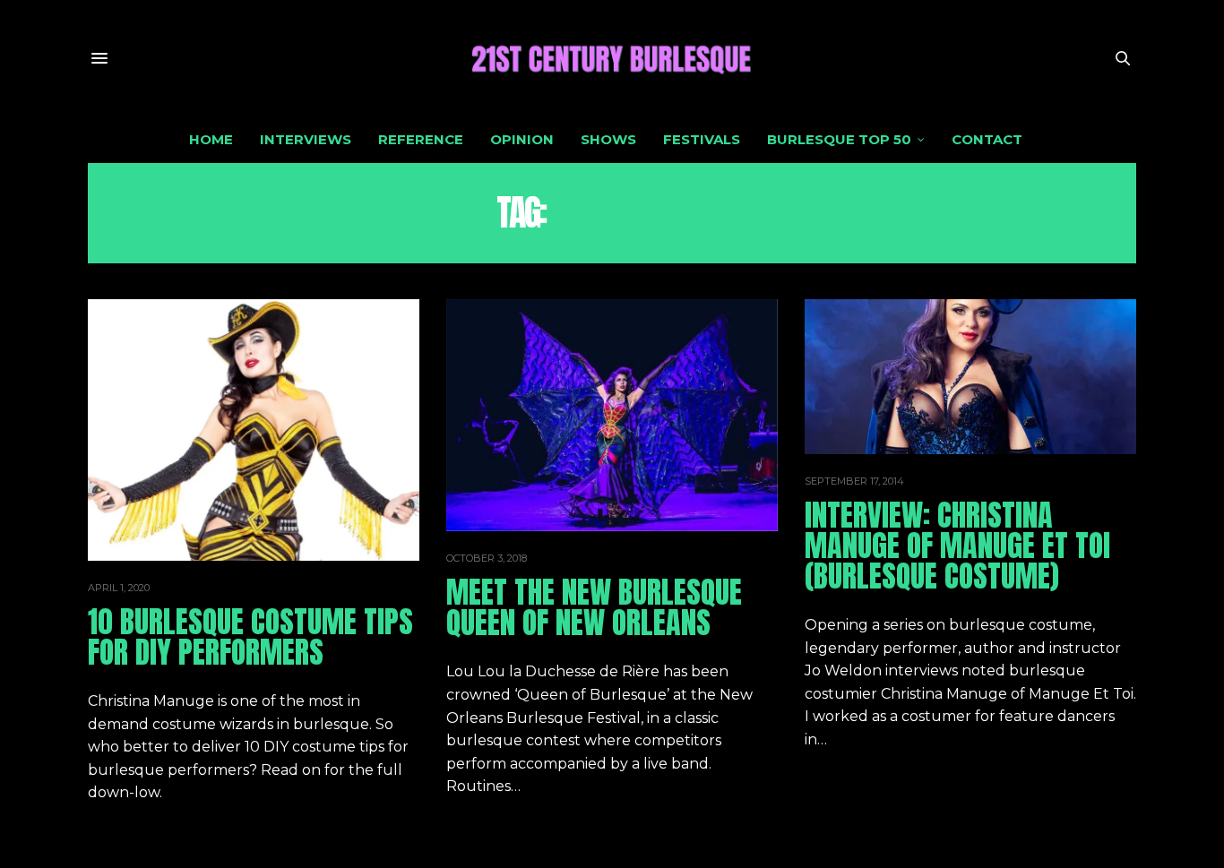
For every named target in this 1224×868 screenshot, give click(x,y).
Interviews (305, 139)
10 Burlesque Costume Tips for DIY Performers (250, 636)
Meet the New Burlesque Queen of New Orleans (594, 607)
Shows (608, 139)
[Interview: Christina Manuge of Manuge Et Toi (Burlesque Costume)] (970, 376)
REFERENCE (420, 139)
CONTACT (987, 139)
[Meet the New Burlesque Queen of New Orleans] (612, 415)
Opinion (522, 139)
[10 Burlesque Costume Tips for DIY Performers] (253, 430)
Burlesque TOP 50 (839, 139)
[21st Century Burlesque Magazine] (612, 58)
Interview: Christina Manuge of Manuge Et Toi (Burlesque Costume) (957, 545)
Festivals (701, 139)
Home (211, 139)
